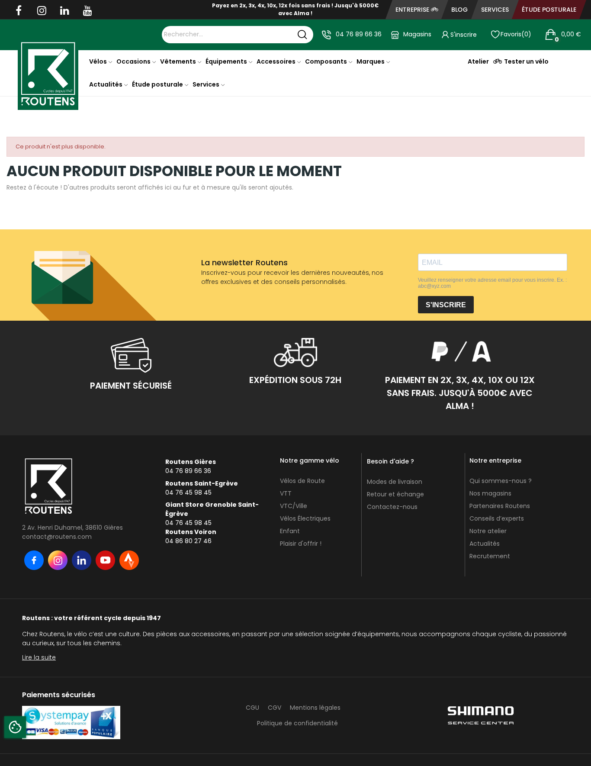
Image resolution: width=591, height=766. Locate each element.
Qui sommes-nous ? (500, 480)
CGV (274, 707)
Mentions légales (315, 707)
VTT (286, 493)
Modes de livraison (394, 481)
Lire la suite (39, 657)
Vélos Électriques (305, 518)
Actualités (484, 543)
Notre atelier (488, 531)
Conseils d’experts (496, 518)
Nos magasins (490, 493)
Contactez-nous (392, 506)
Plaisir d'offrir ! (300, 543)
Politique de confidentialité (297, 723)
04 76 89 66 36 (359, 34)
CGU (252, 707)
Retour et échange (395, 494)
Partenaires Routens (499, 505)
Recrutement (489, 556)
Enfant (290, 531)
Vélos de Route (302, 480)
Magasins (417, 34)
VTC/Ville (293, 505)
